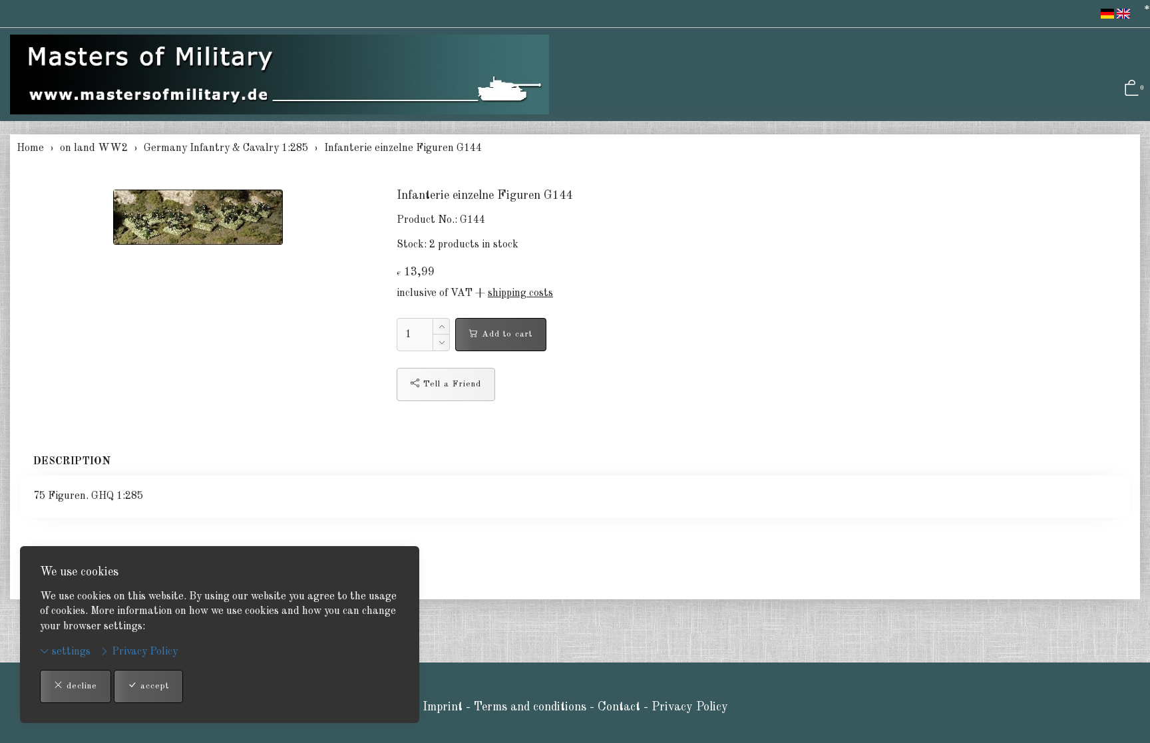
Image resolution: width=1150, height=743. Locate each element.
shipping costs (520, 293)
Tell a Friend (450, 384)
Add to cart (505, 334)
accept (153, 686)
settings (70, 652)
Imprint (443, 707)
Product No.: (427, 220)
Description (71, 461)
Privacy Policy (143, 652)
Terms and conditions (530, 707)
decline (80, 686)
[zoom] (198, 217)
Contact (621, 707)
